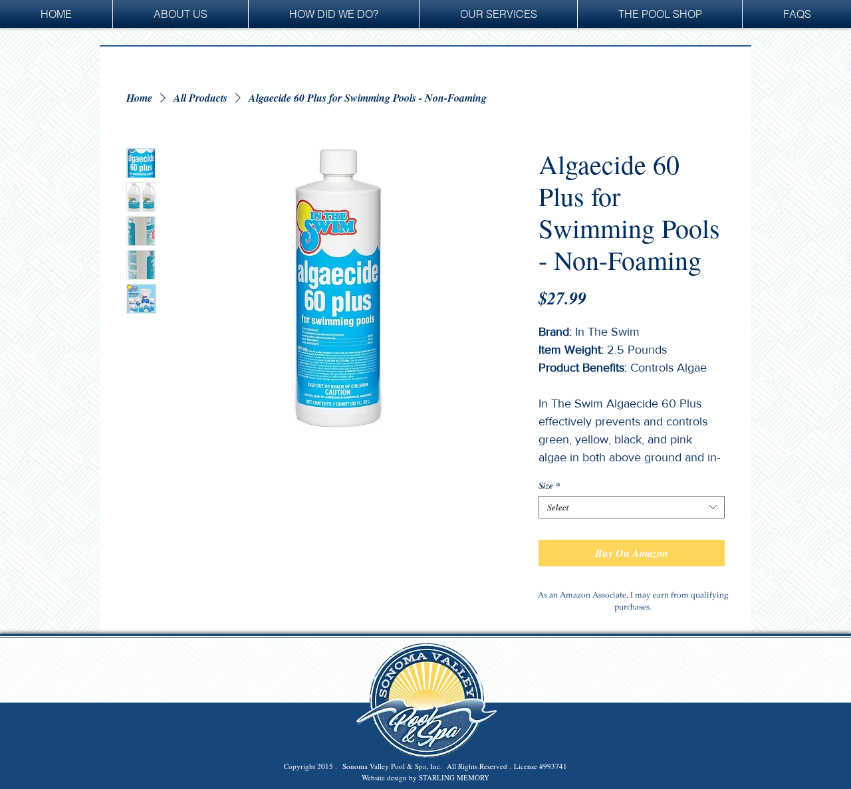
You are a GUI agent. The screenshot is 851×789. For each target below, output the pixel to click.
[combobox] (632, 507)
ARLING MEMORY (458, 777)
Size (549, 485)
